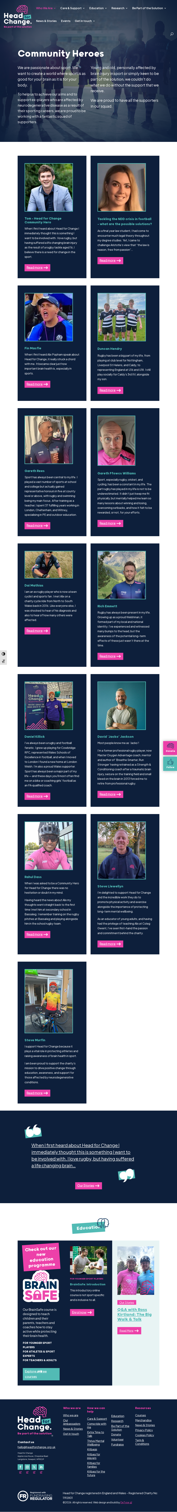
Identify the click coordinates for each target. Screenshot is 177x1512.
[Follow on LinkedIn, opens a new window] (41, 1467)
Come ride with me (96, 1425)
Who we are (70, 1415)
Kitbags (92, 1449)
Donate (116, 1434)
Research (117, 8)
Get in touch (83, 21)
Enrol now (79, 1312)
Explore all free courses (36, 1374)
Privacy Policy (144, 1430)
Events (66, 21)
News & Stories (46, 21)
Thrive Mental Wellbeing (95, 1442)
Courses (140, 1415)
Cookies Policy (144, 1435)
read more (126, 1330)
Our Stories (85, 1185)
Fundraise (117, 1444)
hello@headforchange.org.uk (36, 1447)
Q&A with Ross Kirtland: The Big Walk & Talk (134, 1314)
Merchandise (143, 1420)
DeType (124, 1502)
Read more (35, 267)
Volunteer (117, 1439)
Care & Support (71, 8)
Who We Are (44, 8)
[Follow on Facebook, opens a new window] (20, 1467)
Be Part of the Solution (147, 8)
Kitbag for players (93, 1456)
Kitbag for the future (96, 1473)
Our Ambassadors (71, 1422)
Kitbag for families (93, 1464)
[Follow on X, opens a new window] (34, 1467)
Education (96, 8)
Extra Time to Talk (95, 1434)
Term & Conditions (142, 1442)
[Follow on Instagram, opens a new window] (27, 1467)
